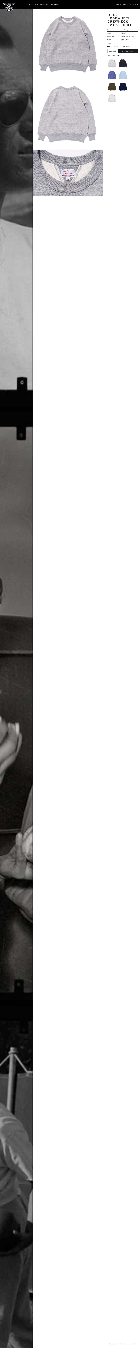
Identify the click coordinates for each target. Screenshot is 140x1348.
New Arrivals (32, 4)
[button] (68, 44)
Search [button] (118, 4)
